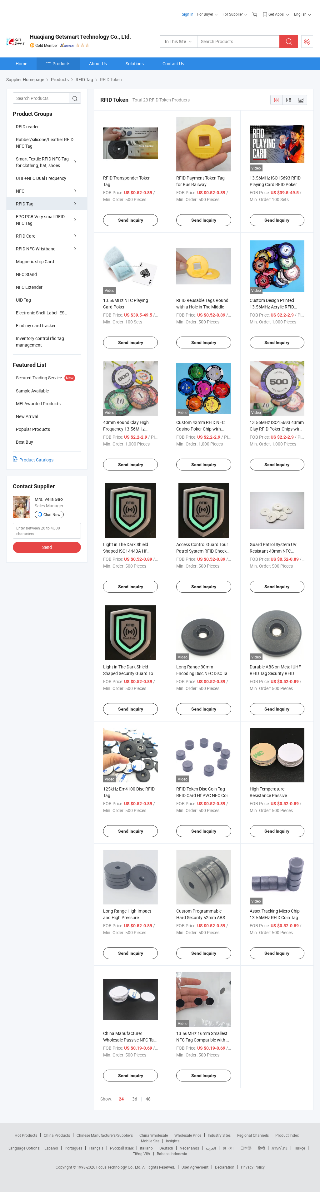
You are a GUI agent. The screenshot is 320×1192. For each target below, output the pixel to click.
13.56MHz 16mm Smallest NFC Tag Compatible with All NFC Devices (203, 1039)
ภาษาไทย (280, 1147)
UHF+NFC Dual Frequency (41, 178)
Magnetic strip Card (35, 261)
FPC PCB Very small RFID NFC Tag (40, 220)
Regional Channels (253, 1135)
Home (21, 63)
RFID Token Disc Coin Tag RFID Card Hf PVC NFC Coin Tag (203, 795)
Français (96, 1147)
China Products (57, 1135)
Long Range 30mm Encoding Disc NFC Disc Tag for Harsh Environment (203, 673)
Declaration (224, 1167)
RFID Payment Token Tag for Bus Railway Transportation (200, 184)
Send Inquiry (130, 220)
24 (121, 1098)
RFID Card (26, 236)
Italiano (146, 1147)
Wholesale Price (187, 1135)
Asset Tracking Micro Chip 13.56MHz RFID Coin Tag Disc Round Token (275, 917)
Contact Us (173, 63)
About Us (98, 63)
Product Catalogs (36, 460)
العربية (211, 1147)
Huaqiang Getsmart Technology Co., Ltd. (80, 36)
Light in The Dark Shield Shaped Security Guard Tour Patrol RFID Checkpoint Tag (130, 673)
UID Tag (23, 300)
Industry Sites (219, 1135)
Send (47, 547)
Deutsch (166, 1147)
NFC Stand (26, 274)
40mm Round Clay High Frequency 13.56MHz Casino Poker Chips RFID (127, 428)
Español (51, 1147)
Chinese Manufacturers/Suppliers (105, 1135)
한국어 (228, 1147)
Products (61, 63)
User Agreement (195, 1167)
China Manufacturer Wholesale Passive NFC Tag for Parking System (129, 1039)
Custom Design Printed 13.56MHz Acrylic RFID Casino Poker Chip (272, 306)
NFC (20, 191)
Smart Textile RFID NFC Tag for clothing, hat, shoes (42, 162)
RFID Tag (24, 204)
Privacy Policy (253, 1167)
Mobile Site (150, 1140)
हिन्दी (261, 1147)
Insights (172, 1140)
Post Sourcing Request (307, 41)
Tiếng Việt (141, 1153)
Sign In (187, 14)
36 (134, 1099)
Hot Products (26, 1135)
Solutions (135, 63)
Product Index (287, 1135)
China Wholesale (153, 1135)
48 (148, 1099)
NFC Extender (29, 287)
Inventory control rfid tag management (40, 341)
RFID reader (27, 127)
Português (73, 1147)
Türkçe (299, 1147)
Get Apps (276, 14)
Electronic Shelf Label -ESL (41, 313)
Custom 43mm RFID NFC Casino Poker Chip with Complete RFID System (200, 428)
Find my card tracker (36, 325)
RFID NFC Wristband (36, 249)
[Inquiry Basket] (255, 14)
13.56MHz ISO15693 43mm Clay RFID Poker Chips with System (277, 428)
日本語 (246, 1147)
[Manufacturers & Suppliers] (46, 12)
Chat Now (51, 514)
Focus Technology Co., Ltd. (119, 1167)
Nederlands (189, 1147)
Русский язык (121, 1147)
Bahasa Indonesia (172, 1153)
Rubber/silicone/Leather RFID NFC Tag (44, 142)
